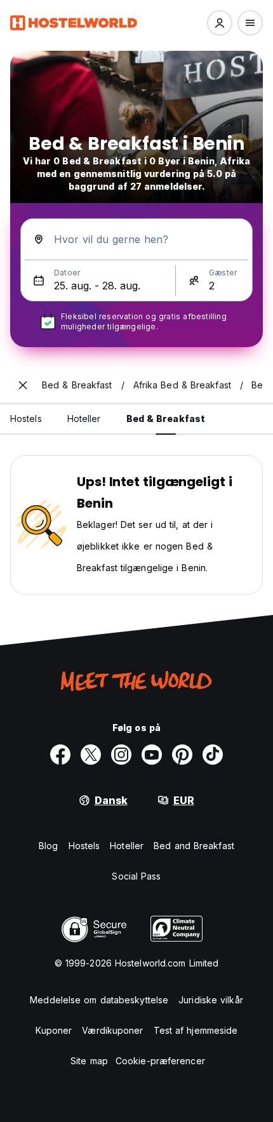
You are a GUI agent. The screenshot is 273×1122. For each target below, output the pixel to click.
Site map (89, 1060)
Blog (48, 845)
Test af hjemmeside (196, 1030)
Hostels (84, 845)
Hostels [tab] (26, 418)
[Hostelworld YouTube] (152, 754)
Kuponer (54, 1030)
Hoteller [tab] (84, 418)
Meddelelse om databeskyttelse (99, 999)
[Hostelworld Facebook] (60, 754)
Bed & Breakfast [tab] (166, 418)
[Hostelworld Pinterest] (182, 754)
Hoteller (126, 845)
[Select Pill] (219, 23)
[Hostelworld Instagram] (121, 754)
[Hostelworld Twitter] (91, 754)
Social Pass (136, 876)
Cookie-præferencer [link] (160, 1060)
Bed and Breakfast (194, 845)
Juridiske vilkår (210, 999)
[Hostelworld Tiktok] (213, 754)
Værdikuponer (112, 1030)
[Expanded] (23, 385)
